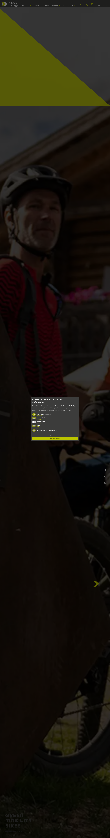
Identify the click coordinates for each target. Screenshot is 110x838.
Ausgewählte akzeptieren (55, 435)
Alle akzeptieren (55, 438)
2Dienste (39, 415)
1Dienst (39, 423)
